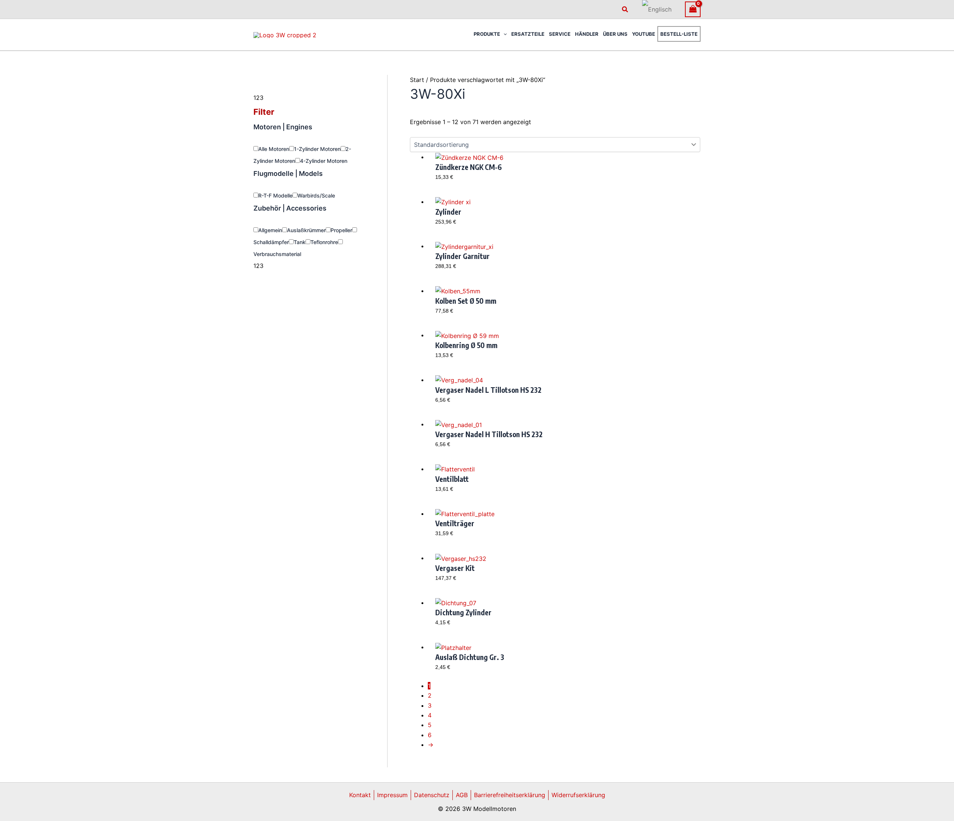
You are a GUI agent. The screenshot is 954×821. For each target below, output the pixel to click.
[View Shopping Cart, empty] (693, 9)
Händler (586, 34)
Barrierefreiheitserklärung (509, 795)
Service (560, 34)
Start (417, 79)
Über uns (615, 34)
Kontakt (360, 795)
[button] (625, 9)
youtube (643, 34)
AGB (462, 795)
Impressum (392, 795)
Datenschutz (431, 795)
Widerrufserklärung (578, 795)
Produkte (487, 34)
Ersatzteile (527, 34)
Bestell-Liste (679, 34)
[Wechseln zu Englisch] (656, 9)
